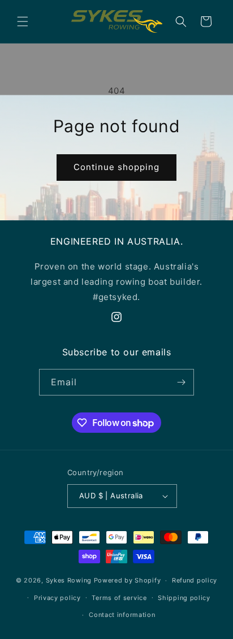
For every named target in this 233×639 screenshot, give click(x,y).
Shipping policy (184, 598)
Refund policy (194, 580)
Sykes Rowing (69, 580)
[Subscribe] (181, 382)
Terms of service (119, 598)
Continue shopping (116, 167)
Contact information (122, 615)
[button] (22, 21)
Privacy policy (57, 598)
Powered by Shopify (127, 580)
